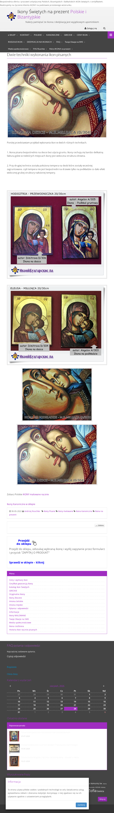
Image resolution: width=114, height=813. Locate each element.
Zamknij (81, 805)
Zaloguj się (91, 28)
